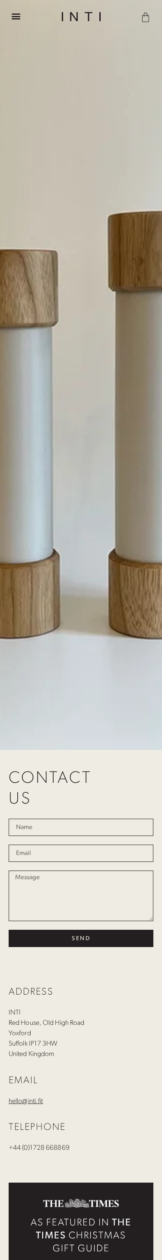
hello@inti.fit (26, 1101)
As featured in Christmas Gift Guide (81, 1236)
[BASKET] (147, 16)
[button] (16, 16)
